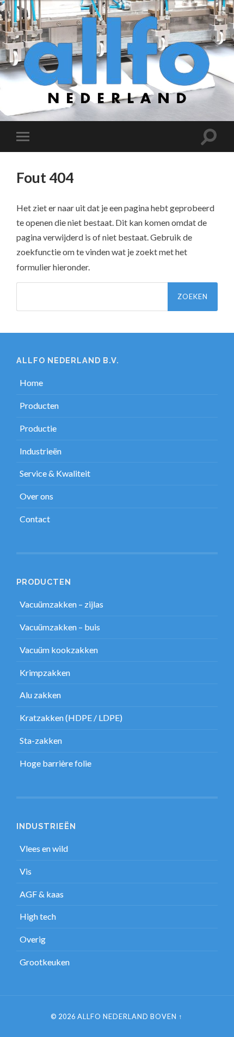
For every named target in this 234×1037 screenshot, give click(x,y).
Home (31, 382)
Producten (39, 405)
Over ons (36, 496)
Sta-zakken (41, 740)
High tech (38, 916)
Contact (35, 519)
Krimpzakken (45, 672)
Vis (26, 871)
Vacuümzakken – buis (60, 627)
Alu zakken (40, 695)
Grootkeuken (45, 962)
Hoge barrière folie (55, 763)
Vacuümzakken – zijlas (61, 604)
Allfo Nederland (113, 1016)
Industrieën (40, 451)
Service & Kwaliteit (55, 473)
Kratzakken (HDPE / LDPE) (71, 717)
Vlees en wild (44, 848)
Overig (33, 939)
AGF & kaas (42, 894)
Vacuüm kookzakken (59, 649)
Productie (38, 428)
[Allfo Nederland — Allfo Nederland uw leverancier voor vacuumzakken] (117, 59)
